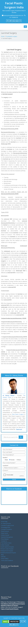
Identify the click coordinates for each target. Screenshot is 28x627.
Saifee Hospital (5, 545)
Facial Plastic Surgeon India (14, 5)
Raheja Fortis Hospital (7, 551)
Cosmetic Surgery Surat (7, 525)
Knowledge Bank (5, 527)
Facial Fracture (5, 531)
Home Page (4, 521)
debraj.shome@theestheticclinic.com (13, 15)
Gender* (5, 457)
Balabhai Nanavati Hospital (8, 552)
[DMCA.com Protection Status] (11, 621)
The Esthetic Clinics (6, 543)
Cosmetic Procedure (6, 529)
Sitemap (3, 556)
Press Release (5, 539)
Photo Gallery (4, 558)
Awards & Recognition (7, 537)
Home (2, 36)
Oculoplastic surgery (11, 36)
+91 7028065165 (13, 17)
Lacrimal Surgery (7, 38)
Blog (2, 554)
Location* (5, 465)
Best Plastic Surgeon (18, 414)
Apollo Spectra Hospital (7, 547)
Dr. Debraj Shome (6, 523)
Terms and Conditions (7, 560)
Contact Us (4, 541)
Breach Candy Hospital (7, 549)
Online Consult (5, 535)
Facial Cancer (4, 533)
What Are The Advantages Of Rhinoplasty (13, 602)
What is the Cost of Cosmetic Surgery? (12, 607)
